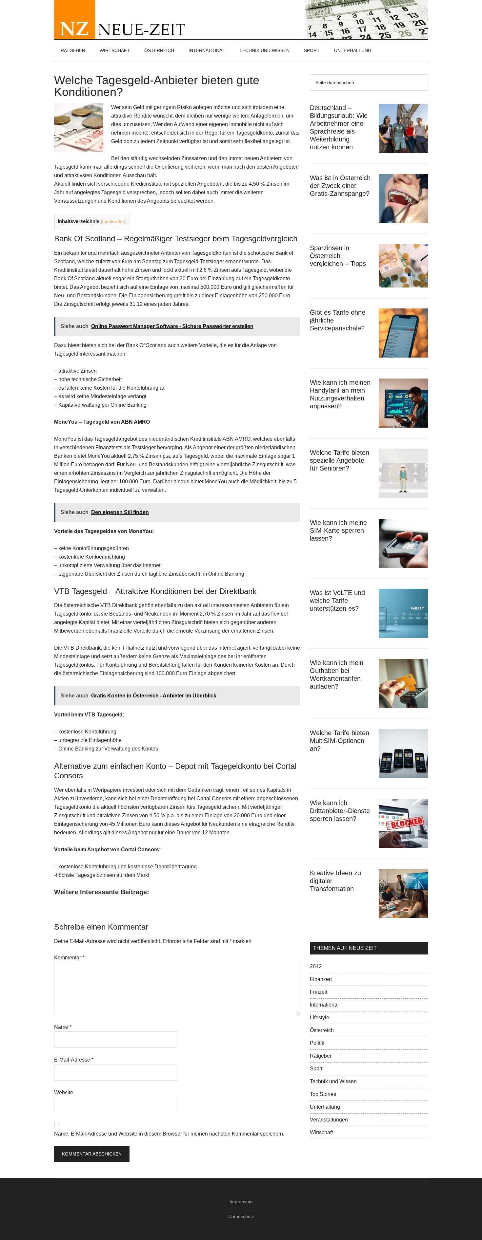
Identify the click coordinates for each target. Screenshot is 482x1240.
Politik (317, 1043)
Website (63, 1092)
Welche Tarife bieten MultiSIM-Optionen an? (339, 740)
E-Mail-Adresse (73, 1060)
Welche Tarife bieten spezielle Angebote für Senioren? (339, 460)
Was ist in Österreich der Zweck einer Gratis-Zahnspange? (340, 185)
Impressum (241, 1201)
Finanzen (321, 979)
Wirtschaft (321, 1132)
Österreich (322, 1030)
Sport (316, 1068)
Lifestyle (319, 1017)
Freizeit (318, 992)
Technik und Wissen (333, 1081)
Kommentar (69, 957)
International (324, 1005)
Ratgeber (320, 1056)
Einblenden (113, 221)
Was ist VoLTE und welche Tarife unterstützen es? (337, 600)
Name (62, 1027)
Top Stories (323, 1094)
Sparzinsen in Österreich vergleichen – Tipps (338, 255)
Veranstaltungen (329, 1119)
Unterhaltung (325, 1107)
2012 (316, 966)
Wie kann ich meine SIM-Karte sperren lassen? (338, 530)
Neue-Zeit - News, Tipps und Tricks (241, 19)
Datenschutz (241, 1216)
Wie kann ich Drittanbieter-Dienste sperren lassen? (340, 810)
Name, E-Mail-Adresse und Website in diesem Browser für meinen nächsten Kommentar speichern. (169, 1134)
